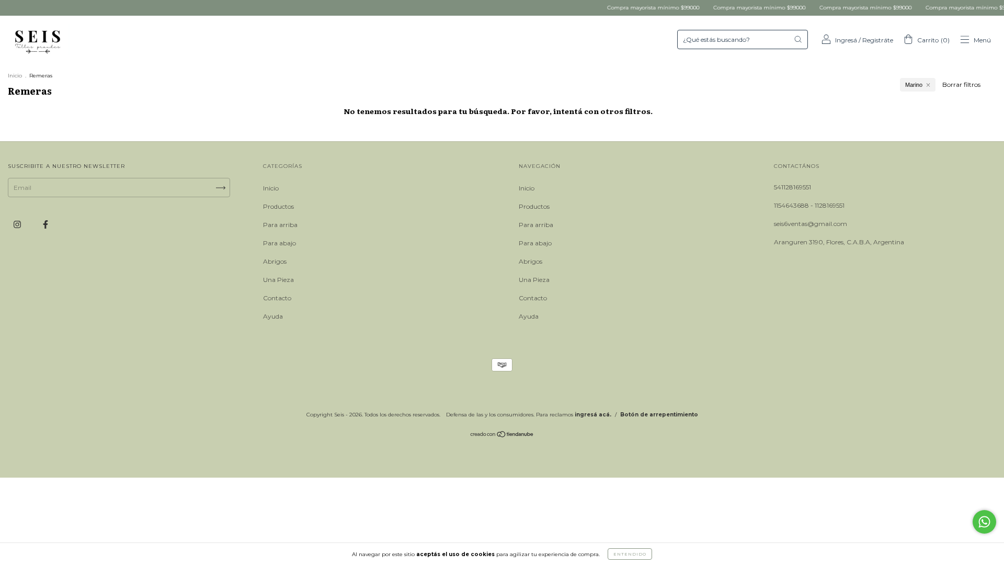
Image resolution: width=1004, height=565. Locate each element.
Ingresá (846, 40)
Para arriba (280, 225)
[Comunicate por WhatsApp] (984, 522)
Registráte (877, 40)
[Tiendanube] (502, 435)
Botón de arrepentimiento (659, 414)
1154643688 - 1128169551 (809, 205)
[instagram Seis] (18, 224)
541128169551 (792, 187)
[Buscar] (798, 39)
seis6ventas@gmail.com (810, 224)
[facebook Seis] (45, 224)
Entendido (629, 554)
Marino (913, 85)
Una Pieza (278, 280)
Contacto (277, 298)
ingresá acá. (593, 414)
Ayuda (273, 316)
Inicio (15, 75)
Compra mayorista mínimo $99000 (642, 7)
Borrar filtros (961, 84)
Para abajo (279, 243)
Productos (278, 206)
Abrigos (275, 261)
